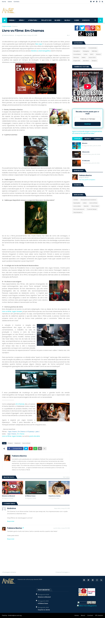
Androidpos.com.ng (15, 615)
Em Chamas (20, 404)
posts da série (35, 436)
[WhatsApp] (35, 448)
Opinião (86, 206)
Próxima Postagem (62, 572)
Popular (77, 139)
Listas (85, 54)
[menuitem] (4, 20)
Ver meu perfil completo (87, 180)
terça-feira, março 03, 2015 (62, 508)
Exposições (77, 203)
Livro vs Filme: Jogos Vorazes (12, 311)
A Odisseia (86, 161)
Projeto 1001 (77, 60)
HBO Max (94, 51)
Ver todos (66, 477)
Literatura (17, 443)
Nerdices (76, 57)
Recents (88, 139)
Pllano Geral (95, 206)
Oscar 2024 (92, 57)
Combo (76, 200)
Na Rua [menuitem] (67, 20)
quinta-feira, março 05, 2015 (61, 528)
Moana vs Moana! (8, 496)
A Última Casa (30, 496)
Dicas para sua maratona (88, 200)
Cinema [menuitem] (11, 20)
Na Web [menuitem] (57, 20)
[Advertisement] (65, 10)
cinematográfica (44, 51)
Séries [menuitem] (21, 20)
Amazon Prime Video (79, 48)
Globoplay (86, 51)
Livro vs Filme (26, 443)
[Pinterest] (31, 448)
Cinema (14, 26)
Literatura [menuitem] (32, 20)
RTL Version (99, 615)
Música (98, 54)
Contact (90, 615)
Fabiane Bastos (19, 456)
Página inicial (6, 26)
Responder (10, 521)
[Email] (40, 448)
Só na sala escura (79, 209)
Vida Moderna (78, 212)
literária (34, 51)
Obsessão (86, 152)
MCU (91, 54)
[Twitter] (26, 448)
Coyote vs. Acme (54, 496)
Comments (98, 139)
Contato (16, 1)
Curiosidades (92, 48)
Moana (84, 143)
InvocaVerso (77, 54)
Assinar (87, 124)
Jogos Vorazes (11, 434)
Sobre (10, 1)
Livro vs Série (77, 206)
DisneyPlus (77, 51)
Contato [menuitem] (86, 20)
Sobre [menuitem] (76, 20)
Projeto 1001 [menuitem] (46, 20)
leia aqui (39, 44)
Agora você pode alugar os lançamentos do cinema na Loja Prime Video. (87, 132)
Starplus (94, 60)
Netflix (83, 57)
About (83, 615)
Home (4, 1)
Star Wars (86, 60)
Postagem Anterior (9, 572)
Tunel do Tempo (91, 209)
